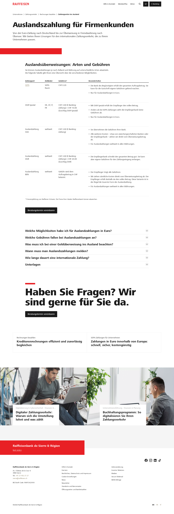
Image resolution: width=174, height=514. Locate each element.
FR (157, 505)
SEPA (27, 85)
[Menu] (145, 4)
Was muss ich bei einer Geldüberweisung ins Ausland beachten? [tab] (69, 244)
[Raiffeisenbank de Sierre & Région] (21, 4)
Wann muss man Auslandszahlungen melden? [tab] (56, 251)
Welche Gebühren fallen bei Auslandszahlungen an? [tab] (61, 237)
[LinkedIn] (155, 460)
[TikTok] (159, 460)
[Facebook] (146, 460)
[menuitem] (109, 4)
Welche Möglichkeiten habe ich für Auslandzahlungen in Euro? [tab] (68, 231)
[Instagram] (150, 460)
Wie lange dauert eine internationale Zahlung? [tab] (57, 258)
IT (160, 505)
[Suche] (140, 4)
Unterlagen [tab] (33, 264)
